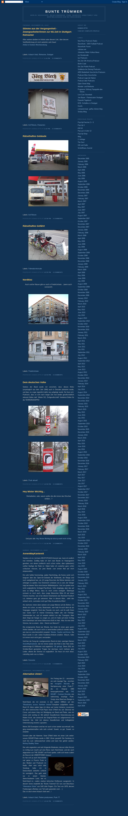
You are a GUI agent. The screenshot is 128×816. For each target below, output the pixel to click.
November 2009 (83, 292)
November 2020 (83, 575)
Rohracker (42, 54)
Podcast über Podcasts (86, 81)
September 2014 (84, 395)
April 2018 (81, 509)
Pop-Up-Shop (82, 134)
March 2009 (82, 270)
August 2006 (82, 181)
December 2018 (83, 529)
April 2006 (81, 170)
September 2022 (84, 632)
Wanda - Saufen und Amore (61, 632)
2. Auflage (81, 139)
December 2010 (83, 329)
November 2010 (83, 327)
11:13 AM (47, 664)
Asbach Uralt (33, 54)
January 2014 (83, 381)
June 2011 (81, 347)
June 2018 (81, 515)
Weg (79, 137)
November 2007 (83, 224)
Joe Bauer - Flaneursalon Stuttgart (90, 97)
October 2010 (83, 324)
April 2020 (81, 557)
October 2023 (83, 654)
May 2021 (81, 589)
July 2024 (81, 669)
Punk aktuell (33, 480)
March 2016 (82, 438)
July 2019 (81, 538)
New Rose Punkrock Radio (87, 41)
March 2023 (82, 640)
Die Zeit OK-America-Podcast (88, 61)
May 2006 (81, 173)
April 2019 (81, 535)
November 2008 (83, 258)
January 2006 (83, 161)
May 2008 (81, 241)
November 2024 (83, 680)
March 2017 (82, 472)
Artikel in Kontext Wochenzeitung (35, 45)
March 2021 (82, 586)
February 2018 (83, 503)
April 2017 (81, 475)
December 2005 (83, 158)
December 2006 (83, 193)
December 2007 (83, 227)
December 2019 (83, 546)
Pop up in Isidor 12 (84, 131)
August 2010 (82, 318)
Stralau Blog (82, 112)
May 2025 (81, 694)
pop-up (80, 128)
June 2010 (81, 312)
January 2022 (83, 609)
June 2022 (81, 623)
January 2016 (83, 435)
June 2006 (81, 176)
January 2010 (83, 298)
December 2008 (83, 261)
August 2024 (82, 671)
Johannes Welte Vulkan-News (88, 52)
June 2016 (81, 446)
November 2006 (83, 190)
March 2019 (82, 532)
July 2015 (81, 418)
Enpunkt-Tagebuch (84, 100)
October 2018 (83, 523)
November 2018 (83, 526)
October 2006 (83, 187)
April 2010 (81, 307)
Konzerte (31, 660)
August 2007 (82, 215)
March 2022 (82, 614)
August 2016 (82, 452)
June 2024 (81, 666)
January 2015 (83, 404)
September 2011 (84, 352)
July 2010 (81, 315)
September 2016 (84, 455)
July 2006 (81, 178)
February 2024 (83, 660)
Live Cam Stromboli (85, 95)
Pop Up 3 (81, 125)
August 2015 (82, 421)
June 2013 (81, 369)
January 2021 (83, 580)
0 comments (57, 58)
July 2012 (81, 355)
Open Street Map (84, 84)
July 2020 (81, 566)
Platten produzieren (46, 797)
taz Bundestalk (83, 55)
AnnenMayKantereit (30, 644)
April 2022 (81, 617)
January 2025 (83, 686)
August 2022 (82, 629)
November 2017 (83, 495)
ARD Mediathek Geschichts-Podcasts (91, 72)
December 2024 (83, 683)
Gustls (80, 106)
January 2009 (83, 264)
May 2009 (81, 275)
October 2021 (83, 600)
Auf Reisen (32, 125)
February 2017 (83, 469)
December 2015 (83, 432)
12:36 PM (47, 543)
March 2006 (82, 167)
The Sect (81, 142)
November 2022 (83, 634)
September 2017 (84, 489)
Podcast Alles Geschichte (87, 75)
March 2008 (82, 235)
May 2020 (81, 560)
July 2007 (81, 213)
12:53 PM (47, 375)
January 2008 (83, 230)
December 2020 (83, 577)
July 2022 (81, 626)
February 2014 (83, 384)
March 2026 (82, 703)
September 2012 (84, 361)
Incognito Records (62, 684)
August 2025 (82, 697)
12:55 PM (47, 272)
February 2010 (83, 301)
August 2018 (82, 518)
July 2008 (81, 247)
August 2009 (82, 284)
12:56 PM (47, 218)
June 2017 (81, 481)
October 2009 (83, 290)
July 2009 (81, 281)
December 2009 (83, 295)
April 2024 (81, 663)
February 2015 (83, 406)
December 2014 (83, 401)
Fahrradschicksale (35, 269)
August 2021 (82, 595)
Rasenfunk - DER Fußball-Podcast (90, 44)
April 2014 (81, 386)
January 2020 (83, 549)
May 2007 (81, 207)
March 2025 (82, 689)
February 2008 (83, 233)
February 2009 (83, 267)
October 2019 (83, 543)
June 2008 (81, 244)
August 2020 (82, 569)
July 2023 (81, 649)
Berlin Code (82, 64)
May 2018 (81, 512)
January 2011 (82, 332)
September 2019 (84, 540)
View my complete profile (89, 31)
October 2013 (83, 375)
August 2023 (82, 652)
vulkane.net (82, 49)
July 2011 (81, 349)
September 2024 (84, 674)
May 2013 (81, 367)
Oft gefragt (58, 646)
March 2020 (82, 555)
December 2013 (83, 378)
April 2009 (81, 272)
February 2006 (83, 164)
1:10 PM (47, 128)
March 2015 (82, 409)
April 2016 (81, 441)
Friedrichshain (33, 371)
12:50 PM (47, 484)
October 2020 (83, 572)
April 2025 (81, 691)
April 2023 (81, 643)
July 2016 (81, 449)
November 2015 (83, 429)
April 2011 (81, 341)
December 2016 (83, 463)
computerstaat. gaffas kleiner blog (90, 109)
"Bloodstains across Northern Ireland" (37, 705)
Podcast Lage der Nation (87, 78)
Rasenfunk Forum (84, 46)
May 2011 (81, 344)
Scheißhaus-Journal (85, 148)
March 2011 (82, 338)
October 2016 (83, 458)
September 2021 (84, 597)
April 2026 (81, 706)
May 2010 (81, 310)
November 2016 (83, 461)
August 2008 (82, 250)
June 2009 (81, 278)
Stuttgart (50, 54)
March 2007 (82, 201)
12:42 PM (47, 801)
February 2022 (83, 612)
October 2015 (83, 426)
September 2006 (84, 184)
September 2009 (84, 287)
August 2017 (82, 486)
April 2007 (81, 204)
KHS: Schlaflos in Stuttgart (87, 103)
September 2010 (84, 321)
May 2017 (81, 478)
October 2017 (83, 492)
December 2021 (83, 606)
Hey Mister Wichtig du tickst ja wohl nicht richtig (53, 539)
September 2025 (84, 700)
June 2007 (81, 210)
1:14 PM (47, 58)
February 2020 (83, 552)
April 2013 (81, 364)
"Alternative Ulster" (30, 786)
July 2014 (81, 389)
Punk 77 (57, 797)
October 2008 (83, 255)
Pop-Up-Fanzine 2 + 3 (86, 122)
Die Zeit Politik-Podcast (86, 67)
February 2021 (83, 583)
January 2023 (83, 637)
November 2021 (83, 603)
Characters (41, 125)
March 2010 (82, 304)
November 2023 (83, 657)
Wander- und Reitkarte (86, 86)
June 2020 (81, 563)
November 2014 (83, 398)
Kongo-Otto (83, 28)
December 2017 (83, 498)
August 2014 (82, 392)
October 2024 (83, 677)
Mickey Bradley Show (30, 743)
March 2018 (82, 506)
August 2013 (82, 372)
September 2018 (84, 520)
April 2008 (81, 238)
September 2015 (84, 424)
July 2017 (81, 483)
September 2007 (84, 218)
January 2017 (83, 466)
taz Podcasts (82, 58)
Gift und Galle (83, 145)
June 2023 (81, 646)
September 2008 (84, 253)
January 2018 (83, 500)
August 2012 (82, 358)
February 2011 (83, 335)
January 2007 (83, 196)
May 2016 (81, 443)
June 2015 (81, 415)
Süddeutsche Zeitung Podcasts (89, 69)
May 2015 (81, 412)
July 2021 (81, 592)
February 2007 (83, 198)
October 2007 (83, 221)
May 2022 (81, 620)
